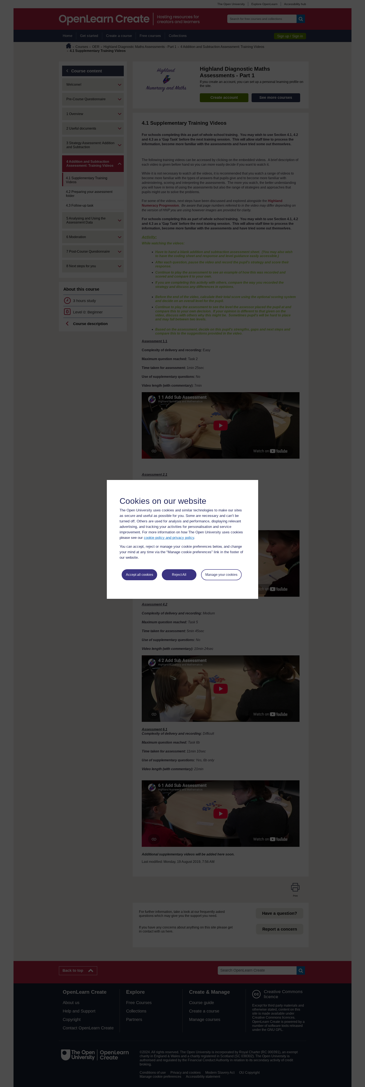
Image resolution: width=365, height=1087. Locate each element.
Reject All (179, 574)
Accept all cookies (139, 574)
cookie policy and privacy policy (169, 538)
